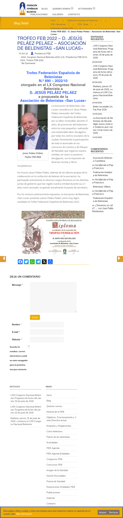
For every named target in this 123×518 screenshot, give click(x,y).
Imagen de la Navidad (57, 470)
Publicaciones (39, 14)
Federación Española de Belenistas (82, 20)
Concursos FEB (54, 464)
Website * (17, 339)
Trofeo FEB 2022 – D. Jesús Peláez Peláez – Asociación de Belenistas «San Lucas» (51, 43)
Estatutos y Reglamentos (58, 426)
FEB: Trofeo (83, 24)
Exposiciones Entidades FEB (60, 487)
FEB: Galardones (58, 24)
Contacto (74, 14)
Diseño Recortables (56, 476)
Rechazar (113, 512)
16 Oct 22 (23, 53)
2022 (23, 56)
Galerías (57, 14)
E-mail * (16, 331)
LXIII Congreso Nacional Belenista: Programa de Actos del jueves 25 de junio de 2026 (103, 72)
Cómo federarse (54, 431)
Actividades (85, 8)
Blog (45, 8)
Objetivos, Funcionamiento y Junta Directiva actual (61, 419)
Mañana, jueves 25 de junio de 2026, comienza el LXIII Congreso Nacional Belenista (103, 92)
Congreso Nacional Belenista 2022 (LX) (45, 56)
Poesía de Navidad (55, 481)
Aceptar (102, 512)
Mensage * (17, 284)
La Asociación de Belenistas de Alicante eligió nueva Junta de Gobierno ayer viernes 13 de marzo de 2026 (103, 125)
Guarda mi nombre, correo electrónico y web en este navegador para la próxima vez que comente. (19, 358)
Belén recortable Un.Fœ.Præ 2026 (103, 108)
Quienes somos (61, 8)
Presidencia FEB (42, 53)
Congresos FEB (54, 459)
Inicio (33, 8)
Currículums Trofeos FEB (62, 28)
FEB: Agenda (52, 448)
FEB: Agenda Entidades (58, 453)
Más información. (24, 513)
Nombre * (16, 324)
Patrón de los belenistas (58, 437)
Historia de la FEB (55, 411)
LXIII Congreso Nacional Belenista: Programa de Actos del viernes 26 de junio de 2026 (103, 51)
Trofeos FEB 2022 (35, 60)
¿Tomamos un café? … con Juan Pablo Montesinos (102, 208)
